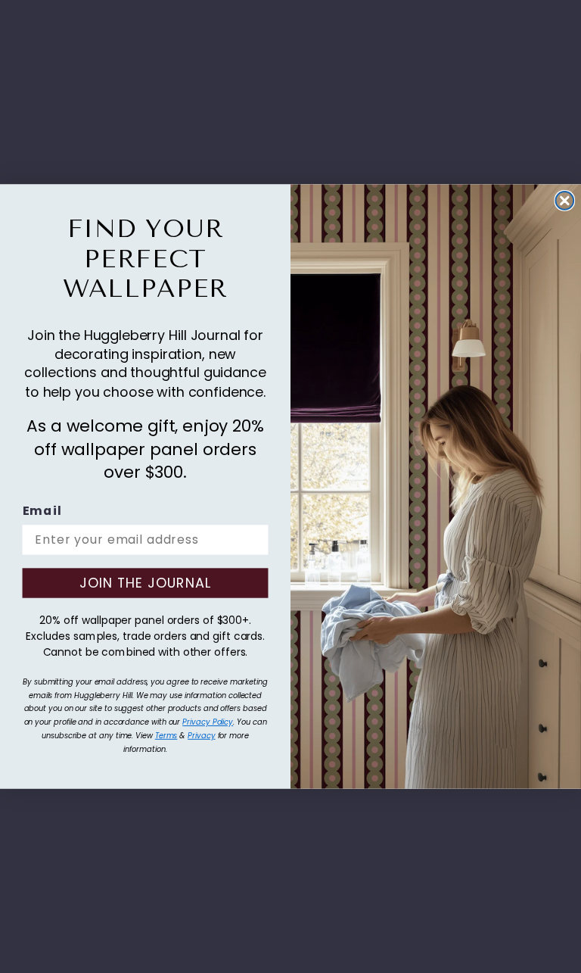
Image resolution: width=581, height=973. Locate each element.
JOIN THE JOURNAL (144, 582)
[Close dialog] (565, 201)
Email (42, 511)
